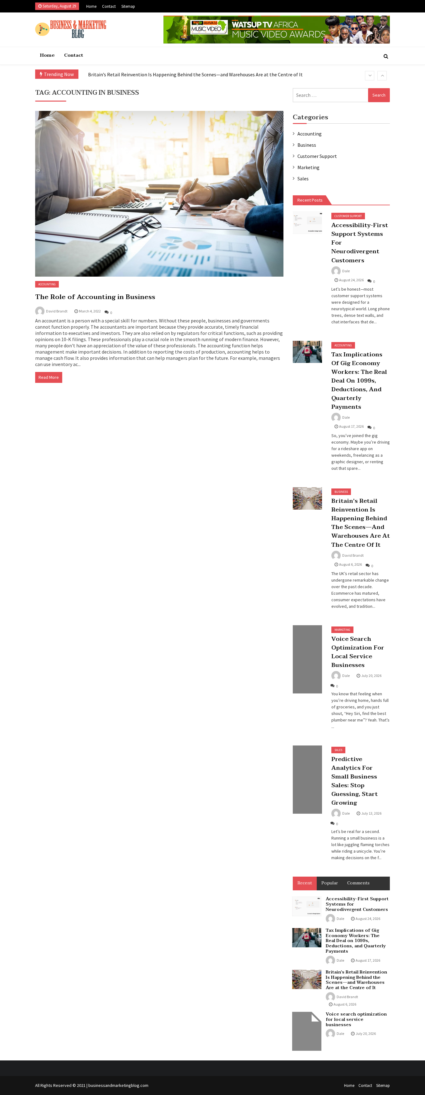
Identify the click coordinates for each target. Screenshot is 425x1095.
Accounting (47, 284)
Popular (329, 883)
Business (306, 145)
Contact (109, 6)
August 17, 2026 (351, 426)
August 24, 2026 (351, 280)
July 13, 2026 (371, 813)
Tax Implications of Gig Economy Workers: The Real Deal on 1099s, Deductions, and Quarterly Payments (359, 381)
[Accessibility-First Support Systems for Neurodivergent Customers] (307, 223)
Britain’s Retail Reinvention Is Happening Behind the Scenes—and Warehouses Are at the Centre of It (195, 74)
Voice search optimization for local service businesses (357, 652)
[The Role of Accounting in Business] (159, 194)
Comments (358, 883)
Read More (49, 377)
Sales (303, 178)
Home (91, 6)
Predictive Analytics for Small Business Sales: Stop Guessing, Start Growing (354, 781)
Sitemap (128, 6)
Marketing (308, 167)
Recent (304, 883)
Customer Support (317, 156)
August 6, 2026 (350, 564)
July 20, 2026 (371, 675)
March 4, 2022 (90, 311)
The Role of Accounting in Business (95, 296)
